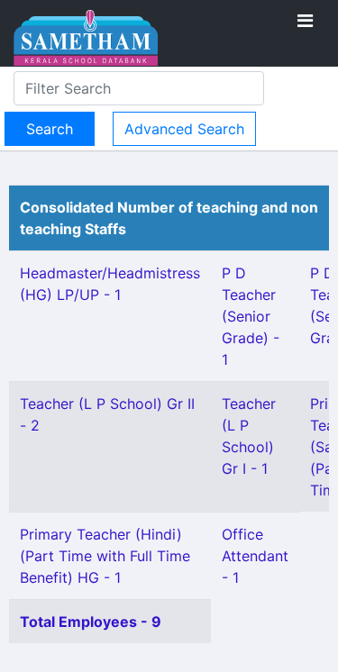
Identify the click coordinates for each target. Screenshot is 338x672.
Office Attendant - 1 (255, 555)
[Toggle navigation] (305, 20)
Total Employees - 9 (90, 622)
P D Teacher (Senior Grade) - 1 (250, 316)
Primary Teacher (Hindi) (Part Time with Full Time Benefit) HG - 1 (105, 555)
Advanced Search (184, 129)
